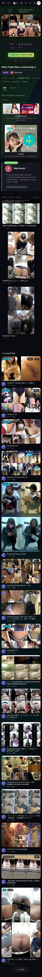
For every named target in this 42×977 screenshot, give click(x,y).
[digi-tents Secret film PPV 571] (20, 459)
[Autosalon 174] (20, 397)
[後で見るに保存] (36, 354)
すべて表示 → (35, 196)
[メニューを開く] (3, 3)
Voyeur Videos (10, 10)
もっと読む (20, 952)
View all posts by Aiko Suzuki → (17, 186)
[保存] (25, 60)
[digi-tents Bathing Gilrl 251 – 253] (20, 564)
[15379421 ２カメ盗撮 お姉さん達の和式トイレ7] (20, 909)
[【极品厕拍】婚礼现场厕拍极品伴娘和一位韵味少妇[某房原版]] (20, 854)
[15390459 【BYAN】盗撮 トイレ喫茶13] (20, 366)
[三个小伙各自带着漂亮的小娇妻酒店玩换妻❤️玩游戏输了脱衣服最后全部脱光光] (20, 660)
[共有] (15, 60)
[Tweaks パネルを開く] (33, 3)
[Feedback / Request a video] (25, 3)
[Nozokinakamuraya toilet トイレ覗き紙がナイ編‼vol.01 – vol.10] (20, 725)
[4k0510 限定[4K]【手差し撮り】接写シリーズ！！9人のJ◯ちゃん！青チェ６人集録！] (20, 596)
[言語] (14, 3)
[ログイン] (38, 3)
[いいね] (20, 60)
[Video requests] (20, 3)
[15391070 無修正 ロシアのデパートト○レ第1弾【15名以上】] (20, 692)
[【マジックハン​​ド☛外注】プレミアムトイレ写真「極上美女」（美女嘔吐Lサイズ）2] (20, 791)
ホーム (3, 10)
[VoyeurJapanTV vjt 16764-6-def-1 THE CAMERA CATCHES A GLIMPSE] (20, 758)
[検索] (8, 3)
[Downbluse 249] (20, 428)
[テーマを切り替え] (29, 3)
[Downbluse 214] (20, 628)
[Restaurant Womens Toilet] (20, 511)
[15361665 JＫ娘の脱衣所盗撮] (20, 823)
